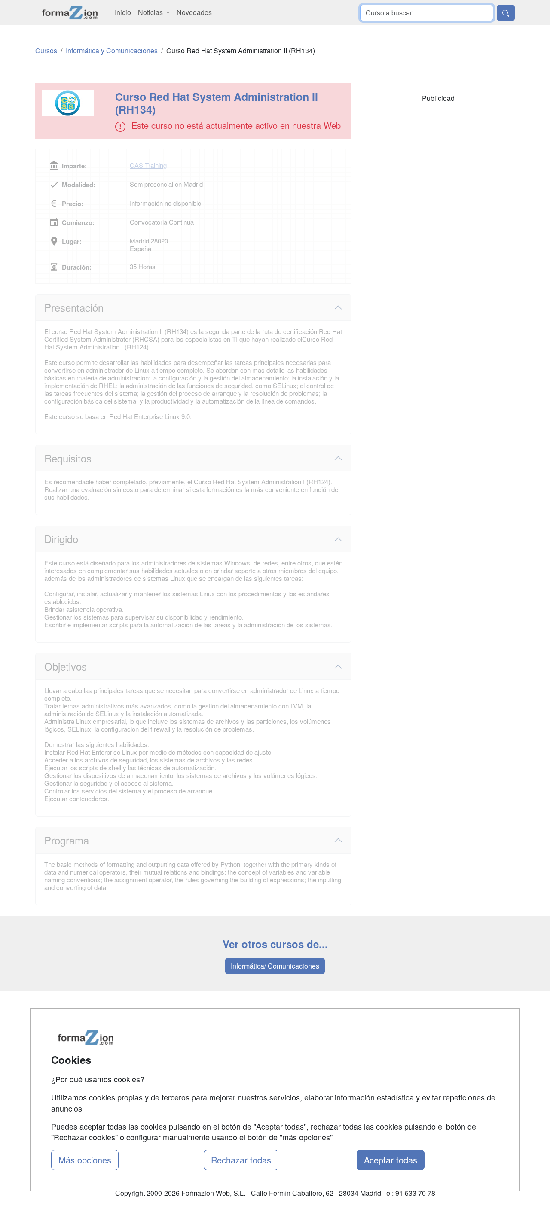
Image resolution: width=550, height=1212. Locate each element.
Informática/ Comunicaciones (275, 966)
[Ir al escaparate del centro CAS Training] (76, 103)
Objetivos (65, 666)
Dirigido (61, 538)
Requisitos (68, 457)
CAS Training (148, 165)
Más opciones (84, 1160)
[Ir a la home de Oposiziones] (69, 12)
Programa (66, 839)
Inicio (123, 12)
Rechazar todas (241, 1160)
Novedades (194, 12)
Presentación (74, 307)
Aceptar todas (390, 1160)
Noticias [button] (151, 12)
